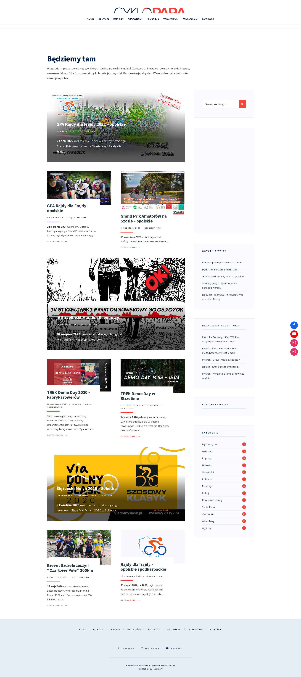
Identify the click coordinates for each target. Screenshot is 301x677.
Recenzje (153, 18)
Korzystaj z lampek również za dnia (222, 262)
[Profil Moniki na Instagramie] (294, 352)
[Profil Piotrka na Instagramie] (294, 343)
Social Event (209, 507)
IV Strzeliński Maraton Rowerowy (87, 317)
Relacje (103, 18)
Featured (207, 451)
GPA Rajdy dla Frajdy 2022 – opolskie (91, 124)
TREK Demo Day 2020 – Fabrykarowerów (68, 394)
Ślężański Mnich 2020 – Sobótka (86, 488)
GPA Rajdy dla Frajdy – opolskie (68, 208)
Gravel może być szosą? (226, 359)
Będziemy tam (86, 131)
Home (90, 18)
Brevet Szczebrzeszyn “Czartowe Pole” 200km (70, 568)
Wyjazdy (206, 527)
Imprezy (118, 18)
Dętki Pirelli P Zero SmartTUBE (219, 269)
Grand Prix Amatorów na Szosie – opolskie (144, 218)
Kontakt (208, 18)
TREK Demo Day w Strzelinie (138, 396)
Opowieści (135, 18)
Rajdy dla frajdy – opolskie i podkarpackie (143, 566)
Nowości (206, 465)
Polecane (207, 479)
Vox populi (170, 18)
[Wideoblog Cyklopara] (294, 334)
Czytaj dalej (163, 151)
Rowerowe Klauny (212, 500)
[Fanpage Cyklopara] (294, 325)
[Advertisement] (224, 180)
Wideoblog (190, 18)
